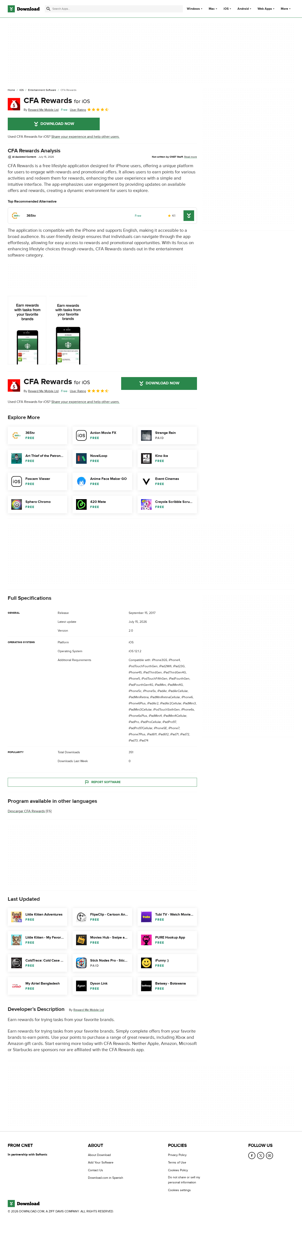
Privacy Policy (177, 1155)
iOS (226, 8)
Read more (190, 156)
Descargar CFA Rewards (26, 811)
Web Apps (265, 8)
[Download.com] (24, 8)
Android (243, 8)
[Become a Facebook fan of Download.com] (251, 1155)
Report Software (105, 782)
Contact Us (95, 1170)
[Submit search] (48, 8)
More (284, 9)
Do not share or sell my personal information (184, 1180)
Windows (193, 8)
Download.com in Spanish (105, 1178)
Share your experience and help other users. (85, 136)
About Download (99, 1155)
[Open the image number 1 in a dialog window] (68, 330)
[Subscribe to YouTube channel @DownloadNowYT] (269, 1155)
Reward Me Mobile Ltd (88, 1010)
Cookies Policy (178, 1170)
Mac (212, 8)
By (41, 110)
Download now (57, 123)
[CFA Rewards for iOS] (14, 104)
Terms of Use (177, 1163)
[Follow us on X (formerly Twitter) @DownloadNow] (260, 1155)
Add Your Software (100, 1163)
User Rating (78, 110)
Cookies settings (179, 1190)
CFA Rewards (57, 100)
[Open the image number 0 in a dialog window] (27, 330)
